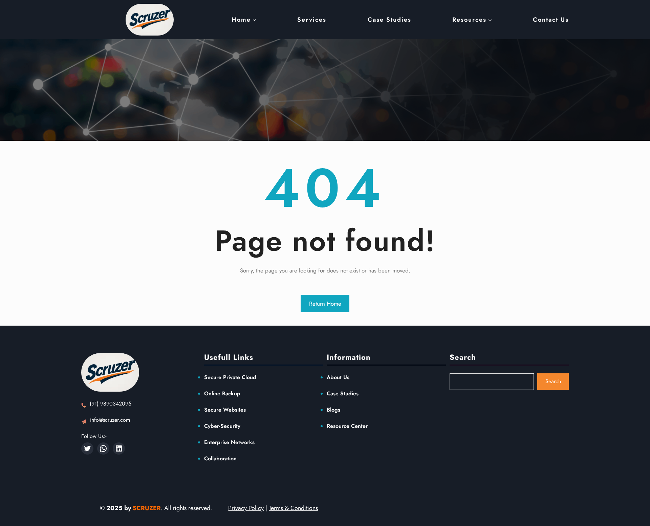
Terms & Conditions (293, 508)
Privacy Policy (246, 508)
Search (553, 381)
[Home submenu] (254, 20)
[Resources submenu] (490, 20)
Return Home (325, 304)
